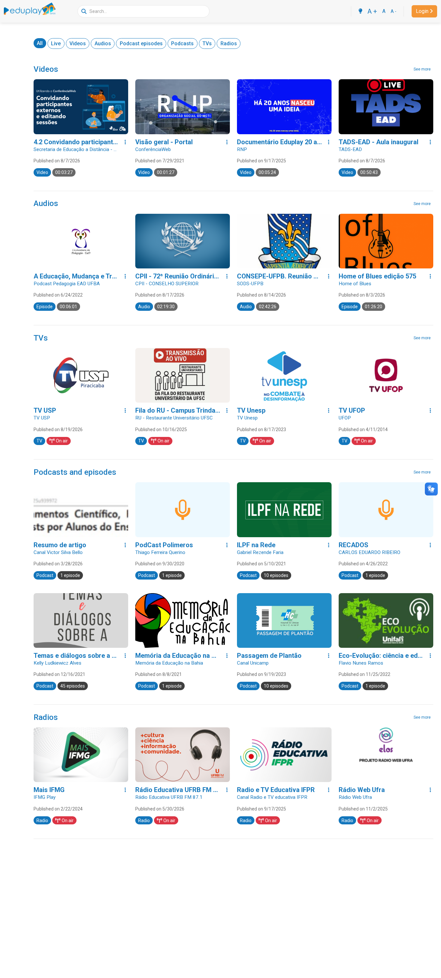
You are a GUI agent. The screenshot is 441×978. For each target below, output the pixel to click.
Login (422, 11)
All (40, 43)
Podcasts (182, 43)
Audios (103, 43)
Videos (77, 43)
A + (372, 11)
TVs (207, 43)
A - (393, 11)
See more (422, 69)
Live (56, 43)
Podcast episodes (141, 43)
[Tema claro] (360, 11)
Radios (229, 43)
